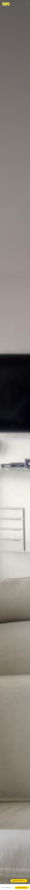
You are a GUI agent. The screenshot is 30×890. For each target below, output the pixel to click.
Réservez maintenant (21, 887)
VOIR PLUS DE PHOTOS (20, 880)
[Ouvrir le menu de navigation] (27, 4)
